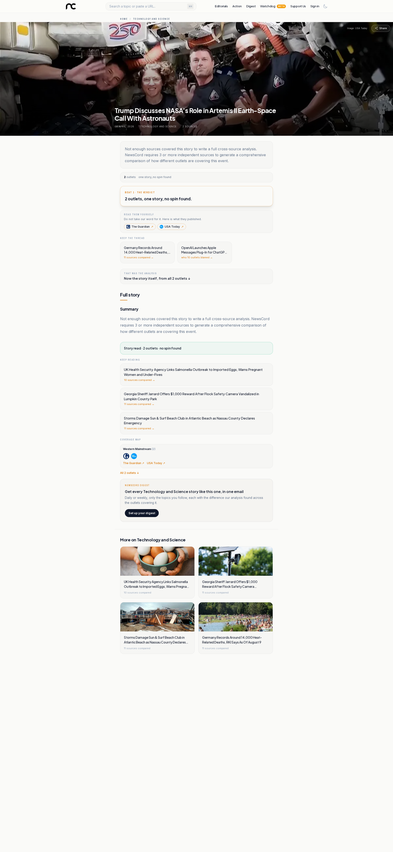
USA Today (174, 226)
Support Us (298, 6)
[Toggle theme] (325, 6)
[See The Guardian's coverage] (126, 456)
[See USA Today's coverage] (134, 456)
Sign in (314, 6)
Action (237, 6)
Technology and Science (151, 19)
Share (383, 28)
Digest (251, 6)
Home (124, 19)
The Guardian (142, 226)
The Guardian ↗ (133, 463)
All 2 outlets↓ (129, 473)
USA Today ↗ (156, 463)
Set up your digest (141, 513)
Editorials (221, 6)
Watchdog (272, 6)
